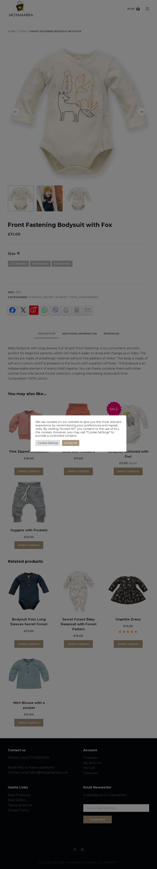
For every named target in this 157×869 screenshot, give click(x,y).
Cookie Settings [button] (48, 442)
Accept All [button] (70, 442)
